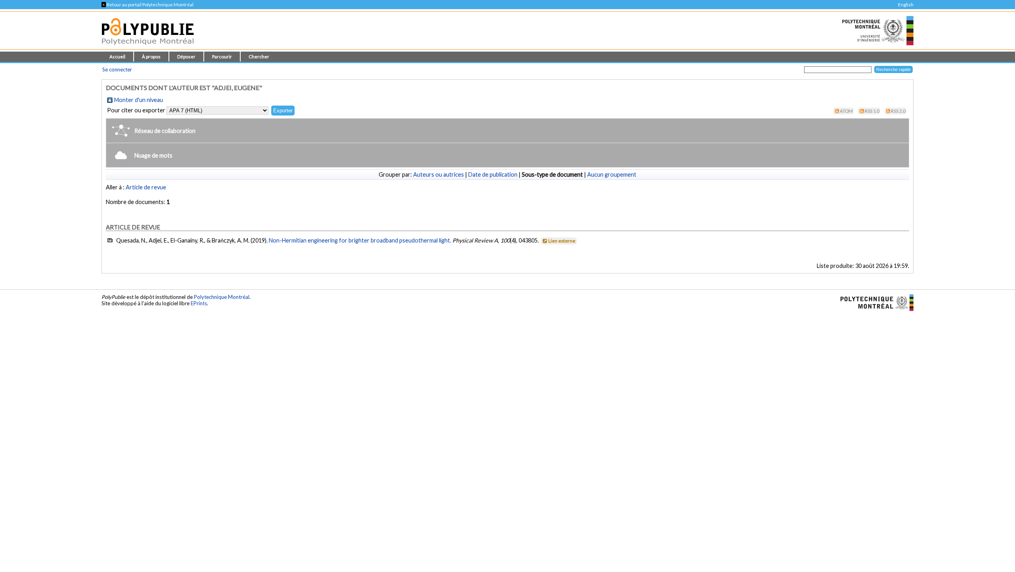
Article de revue (146, 187)
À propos (151, 56)
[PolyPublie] (148, 47)
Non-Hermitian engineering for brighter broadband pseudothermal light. (360, 240)
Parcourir (222, 56)
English (906, 4)
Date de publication (492, 174)
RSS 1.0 (872, 111)
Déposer (186, 56)
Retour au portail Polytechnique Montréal (147, 4)
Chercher (259, 56)
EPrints (199, 303)
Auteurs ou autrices (438, 174)
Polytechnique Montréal (221, 297)
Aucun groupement (611, 174)
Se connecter (117, 69)
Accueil (117, 56)
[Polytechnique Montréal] (874, 302)
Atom (846, 111)
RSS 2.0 (898, 111)
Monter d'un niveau (138, 99)
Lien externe (561, 241)
